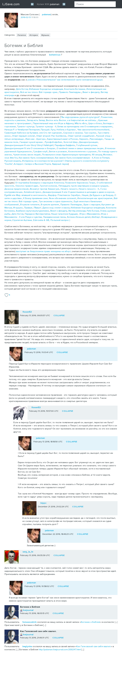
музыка (45, 35)
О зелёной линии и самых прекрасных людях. (80, 148)
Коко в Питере (102, 157)
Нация (85, 195)
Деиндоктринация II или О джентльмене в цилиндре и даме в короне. (79, 192)
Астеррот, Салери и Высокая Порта (32, 164)
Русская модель (12, 160)
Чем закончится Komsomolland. (93, 129)
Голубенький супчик (86, 145)
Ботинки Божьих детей (78, 217)
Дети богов (22, 89)
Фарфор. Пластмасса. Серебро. (64, 195)
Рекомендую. (96, 139)
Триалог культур (26, 126)
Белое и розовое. (58, 151)
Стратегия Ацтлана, (22, 220)
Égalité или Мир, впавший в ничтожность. (25, 195)
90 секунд (97, 154)
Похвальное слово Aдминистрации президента (66, 154)
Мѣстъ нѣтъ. (81, 123)
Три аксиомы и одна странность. (56, 201)
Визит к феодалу (91, 92)
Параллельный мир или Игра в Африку (53, 123)
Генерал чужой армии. (32, 142)
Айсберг (96, 217)
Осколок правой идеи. (27, 185)
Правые (28, 207)
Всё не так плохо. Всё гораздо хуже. (39, 92)
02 (27, 17)
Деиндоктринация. (88, 142)
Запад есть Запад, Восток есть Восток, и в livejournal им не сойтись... (62, 120)
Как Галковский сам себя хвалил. (93, 646)
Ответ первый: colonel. (23, 136)
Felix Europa (93, 210)
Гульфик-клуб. (40, 151)
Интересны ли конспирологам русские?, (43, 160)
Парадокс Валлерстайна (37, 214)
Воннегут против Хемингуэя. (45, 189)
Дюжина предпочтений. (16, 189)
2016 (23, 17)
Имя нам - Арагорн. (35, 139)
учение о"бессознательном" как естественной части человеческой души (65, 79)
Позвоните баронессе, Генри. (80, 182)
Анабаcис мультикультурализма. (32, 210)
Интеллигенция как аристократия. (95, 198)
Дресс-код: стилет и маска (56, 207)
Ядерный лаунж (60, 164)
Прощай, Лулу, (49, 129)
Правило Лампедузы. (70, 92)
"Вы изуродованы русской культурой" (80, 117)
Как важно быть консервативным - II (74, 157)
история (33, 35)
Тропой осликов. (48, 185)
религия (22, 35)
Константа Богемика (74, 89)
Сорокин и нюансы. (73, 132)
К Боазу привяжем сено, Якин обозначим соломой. (49, 198)
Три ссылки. (90, 132)
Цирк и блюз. (95, 123)
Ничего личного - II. (89, 189)
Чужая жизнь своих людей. (27, 154)
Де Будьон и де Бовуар (101, 195)
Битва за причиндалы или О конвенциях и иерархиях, (85, 126)
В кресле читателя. (30, 204)
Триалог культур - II (46, 126)
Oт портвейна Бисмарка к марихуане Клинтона (39, 182)
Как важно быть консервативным (36, 157)
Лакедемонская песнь (54, 217)
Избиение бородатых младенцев (46, 89)
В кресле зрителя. (50, 204)
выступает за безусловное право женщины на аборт (43, 251)
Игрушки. (18, 207)
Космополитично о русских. (82, 151)
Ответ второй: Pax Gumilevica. (51, 136)
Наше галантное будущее (64, 214)
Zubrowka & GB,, (41, 220)
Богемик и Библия (90, 622)
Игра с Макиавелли (89, 214)
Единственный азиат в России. (62, 139)
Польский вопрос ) (60, 220)
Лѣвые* (37, 207)
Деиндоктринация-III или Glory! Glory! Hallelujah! (28, 145)
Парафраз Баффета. (65, 145)
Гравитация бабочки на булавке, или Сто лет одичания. (33, 132)
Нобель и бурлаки (66, 129)
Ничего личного (69, 189)
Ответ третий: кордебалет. (81, 136)
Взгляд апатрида (77, 210)
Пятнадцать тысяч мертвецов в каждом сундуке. (83, 185)
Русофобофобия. (53, 142)
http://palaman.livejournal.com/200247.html (60, 649)
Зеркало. (84, 139)
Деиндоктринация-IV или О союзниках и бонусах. (30, 148)
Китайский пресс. (33, 192)
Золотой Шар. (70, 142)
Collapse (59, 315)
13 (30, 17)
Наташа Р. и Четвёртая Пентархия (22, 129)
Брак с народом (92, 204)
